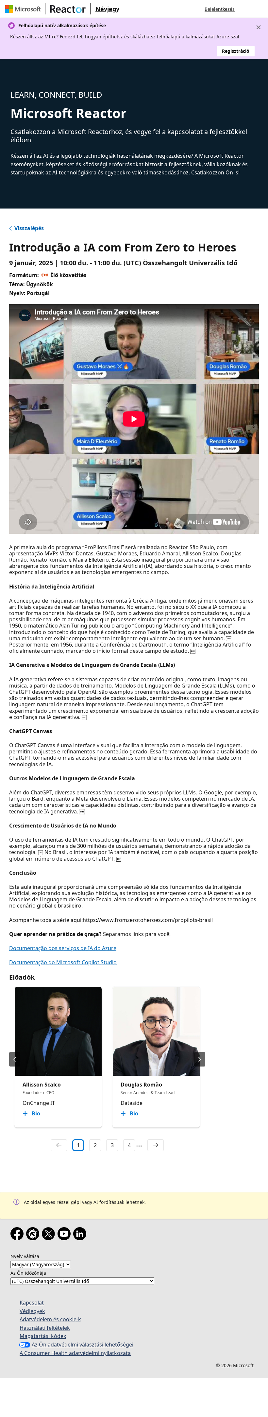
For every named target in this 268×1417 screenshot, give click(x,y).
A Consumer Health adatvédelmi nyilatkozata (75, 1353)
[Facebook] (18, 1235)
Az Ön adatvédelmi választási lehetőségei (82, 1344)
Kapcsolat (32, 1302)
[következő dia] (199, 1059)
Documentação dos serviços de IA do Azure (62, 948)
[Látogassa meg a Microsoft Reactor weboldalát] (68, 9)
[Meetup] (34, 1235)
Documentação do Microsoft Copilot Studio (63, 962)
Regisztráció (235, 51)
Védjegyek (32, 1311)
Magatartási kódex (43, 1336)
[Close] (258, 27)
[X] (50, 1235)
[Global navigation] (246, 9)
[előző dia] (14, 1059)
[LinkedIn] (81, 1235)
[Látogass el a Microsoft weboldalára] (24, 9)
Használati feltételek (45, 1327)
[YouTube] (65, 1235)
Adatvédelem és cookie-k (50, 1319)
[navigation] (59, 1145)
